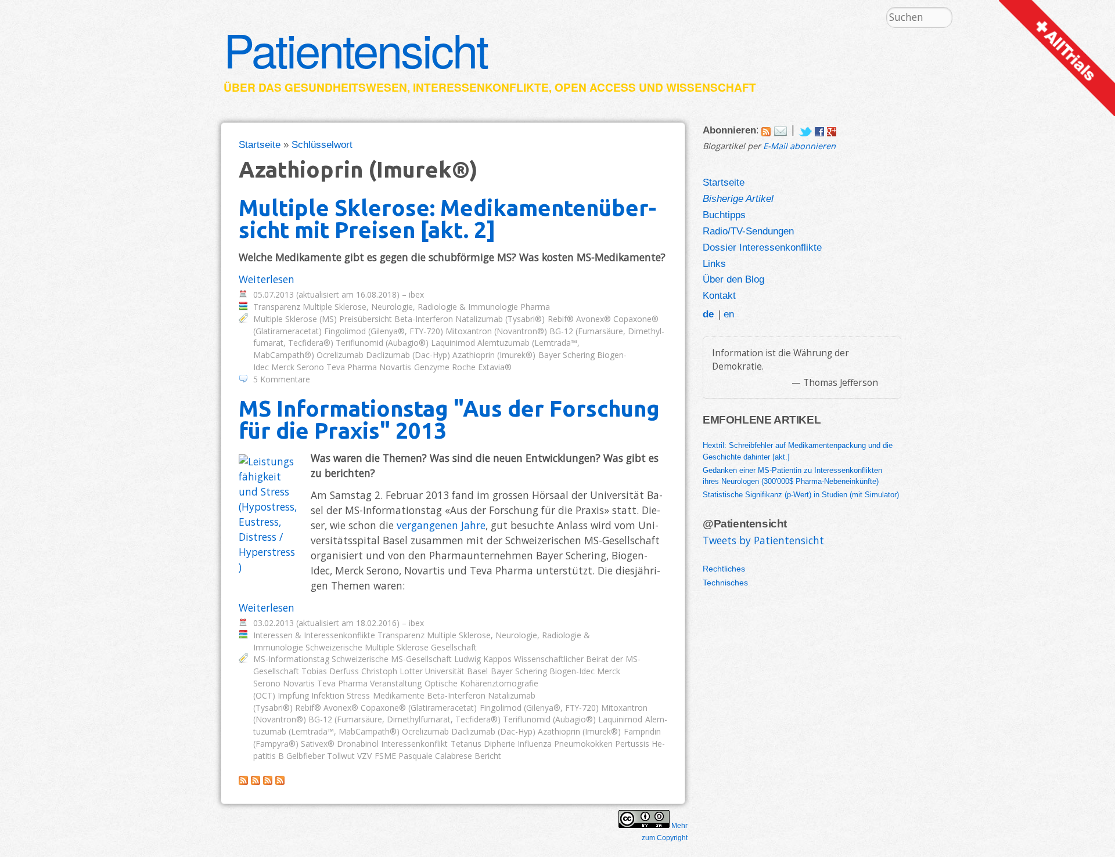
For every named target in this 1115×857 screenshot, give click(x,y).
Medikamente (399, 695)
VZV (364, 755)
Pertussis (632, 743)
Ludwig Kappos (483, 658)
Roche (464, 367)
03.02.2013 (273, 622)
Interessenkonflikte (481, 87)
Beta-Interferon (423, 318)
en (729, 314)
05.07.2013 (273, 294)
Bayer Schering (566, 354)
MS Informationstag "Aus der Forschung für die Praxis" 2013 (449, 419)
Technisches (725, 582)
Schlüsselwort (322, 144)
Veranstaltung (396, 683)
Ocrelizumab (340, 354)
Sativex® (317, 743)
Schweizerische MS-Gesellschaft (392, 658)
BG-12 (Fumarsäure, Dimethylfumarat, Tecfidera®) (404, 719)
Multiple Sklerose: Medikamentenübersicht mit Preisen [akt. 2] (447, 218)
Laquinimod (453, 342)
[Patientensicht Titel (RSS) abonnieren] (280, 781)
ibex (416, 294)
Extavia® (495, 367)
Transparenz (276, 306)
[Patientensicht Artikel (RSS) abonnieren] (255, 781)
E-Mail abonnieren (799, 145)
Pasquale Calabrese (435, 755)
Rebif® (561, 318)
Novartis (395, 367)
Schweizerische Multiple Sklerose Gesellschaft (391, 647)
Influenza (534, 743)
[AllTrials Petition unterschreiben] (1057, 112)
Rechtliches (724, 568)
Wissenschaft (711, 87)
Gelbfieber (305, 755)
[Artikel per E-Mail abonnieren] (780, 129)
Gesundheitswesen (346, 87)
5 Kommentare (281, 379)
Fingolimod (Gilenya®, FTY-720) (383, 331)
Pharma (535, 306)
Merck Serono (297, 367)
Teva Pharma (351, 367)
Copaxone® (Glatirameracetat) (419, 707)
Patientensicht (355, 49)
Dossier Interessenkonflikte (762, 247)
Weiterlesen (266, 279)
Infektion (327, 695)
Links (714, 263)
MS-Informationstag (291, 658)
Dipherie (499, 743)
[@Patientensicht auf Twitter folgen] (805, 129)
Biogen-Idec (572, 671)
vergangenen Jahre (441, 525)
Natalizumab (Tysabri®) (500, 318)
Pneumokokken (583, 743)
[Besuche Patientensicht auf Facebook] (819, 129)
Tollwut (341, 755)
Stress (358, 695)
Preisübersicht (365, 318)
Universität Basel (456, 671)
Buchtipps (724, 214)
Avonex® (593, 318)
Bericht (487, 755)
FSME (385, 755)
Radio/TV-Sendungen (748, 231)
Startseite (259, 144)
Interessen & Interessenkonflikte (314, 635)
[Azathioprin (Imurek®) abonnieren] (243, 781)
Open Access (595, 87)
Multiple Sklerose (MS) (295, 318)
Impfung (293, 695)
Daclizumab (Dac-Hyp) (408, 354)
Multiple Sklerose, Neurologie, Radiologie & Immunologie (410, 306)
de (708, 314)
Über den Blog (733, 279)
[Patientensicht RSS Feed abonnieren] (766, 129)
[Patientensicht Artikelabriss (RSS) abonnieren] (267, 781)
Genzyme (431, 367)
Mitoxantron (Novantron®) (496, 331)
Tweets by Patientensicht (763, 540)
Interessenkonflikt (414, 743)
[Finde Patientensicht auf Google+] (831, 129)
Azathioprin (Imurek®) (493, 354)
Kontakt (719, 295)
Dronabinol (358, 743)
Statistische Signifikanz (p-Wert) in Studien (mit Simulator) (801, 494)
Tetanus (466, 743)
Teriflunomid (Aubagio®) (382, 342)
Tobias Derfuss (330, 671)
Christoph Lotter (392, 671)
